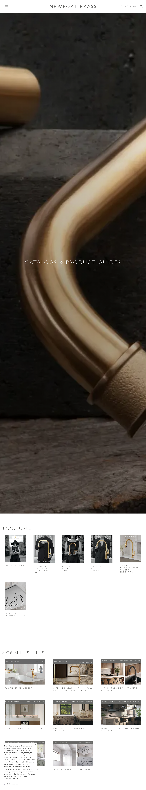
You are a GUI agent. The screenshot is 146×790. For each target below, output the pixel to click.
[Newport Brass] (73, 6)
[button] (12, 784)
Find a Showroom (128, 6)
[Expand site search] (141, 6)
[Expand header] (6, 6)
